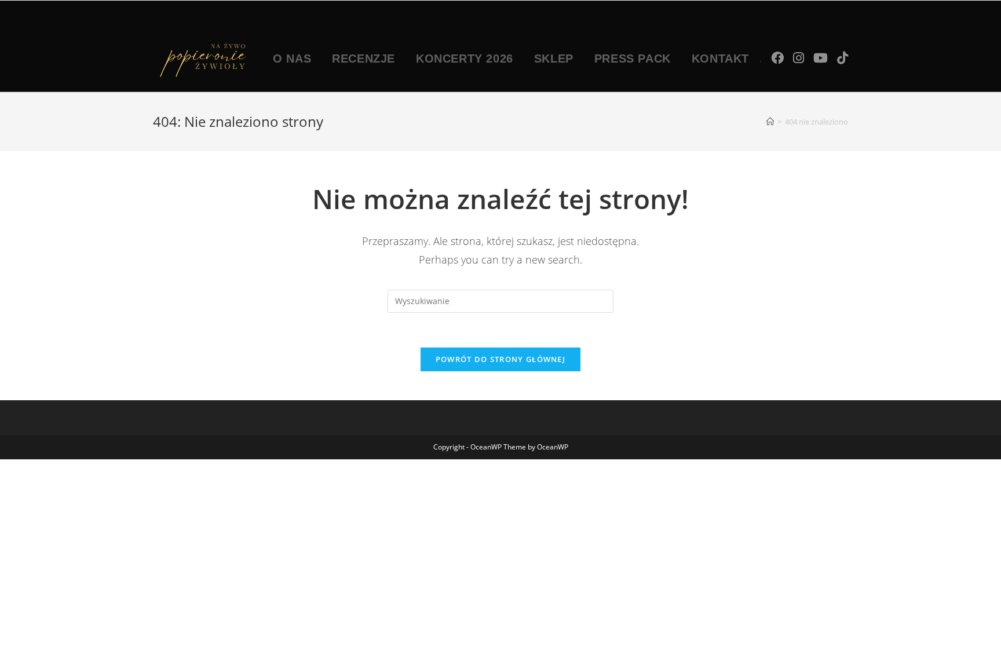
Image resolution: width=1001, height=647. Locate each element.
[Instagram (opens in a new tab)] (798, 57)
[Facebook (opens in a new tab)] (777, 57)
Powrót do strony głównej (500, 359)
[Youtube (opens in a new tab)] (820, 57)
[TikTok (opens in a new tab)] (842, 57)
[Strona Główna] (770, 121)
